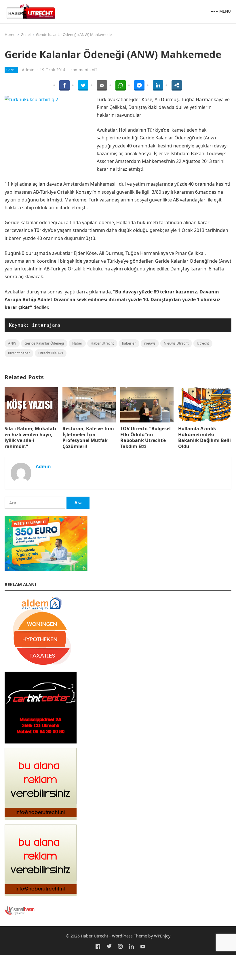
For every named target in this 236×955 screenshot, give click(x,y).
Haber (77, 343)
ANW (12, 343)
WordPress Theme (129, 936)
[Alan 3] (41, 818)
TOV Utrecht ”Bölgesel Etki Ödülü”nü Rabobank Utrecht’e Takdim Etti (145, 437)
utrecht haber (19, 353)
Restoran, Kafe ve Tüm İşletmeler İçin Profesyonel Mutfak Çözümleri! (88, 437)
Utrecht (203, 343)
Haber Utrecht (102, 343)
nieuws (149, 343)
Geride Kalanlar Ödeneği (44, 343)
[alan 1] (41, 894)
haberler (129, 343)
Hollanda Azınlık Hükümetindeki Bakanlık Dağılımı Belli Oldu (204, 437)
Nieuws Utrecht (176, 343)
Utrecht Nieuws (50, 353)
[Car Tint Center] (41, 742)
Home (10, 34)
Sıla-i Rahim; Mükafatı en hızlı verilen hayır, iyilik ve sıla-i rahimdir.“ (30, 437)
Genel (26, 34)
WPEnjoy (162, 936)
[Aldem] (41, 665)
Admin (28, 69)
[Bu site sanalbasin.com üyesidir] (20, 913)
